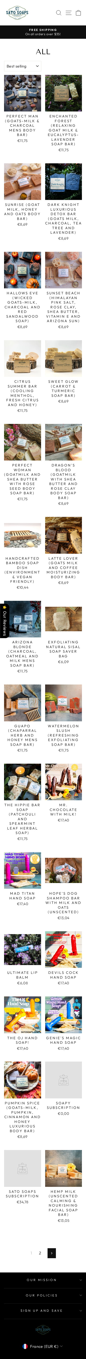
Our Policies (42, 1295)
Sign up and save (42, 1310)
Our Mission (42, 1280)
